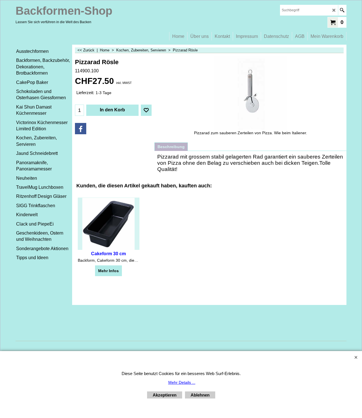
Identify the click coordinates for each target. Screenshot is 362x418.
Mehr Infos (108, 270)
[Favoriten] (146, 110)
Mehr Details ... (181, 382)
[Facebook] (80, 128)
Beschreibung (171, 146)
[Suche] (342, 10)
